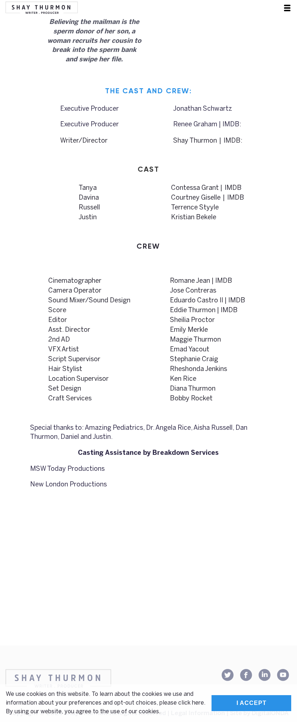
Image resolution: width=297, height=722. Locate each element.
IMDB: (231, 125)
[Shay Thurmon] (41, 8)
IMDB (231, 141)
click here (191, 703)
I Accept (252, 703)
